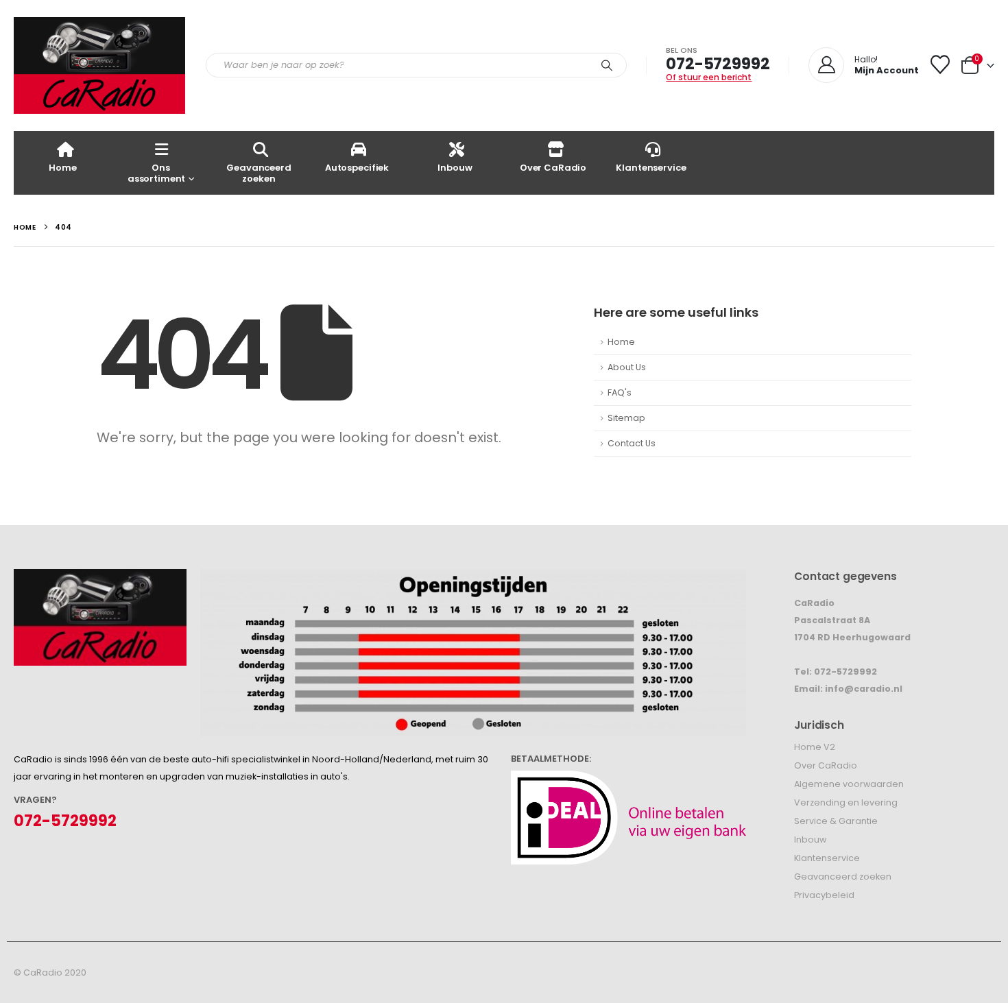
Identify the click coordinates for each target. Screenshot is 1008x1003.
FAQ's (620, 392)
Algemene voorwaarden (849, 784)
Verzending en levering (846, 802)
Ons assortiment (157, 173)
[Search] (607, 65)
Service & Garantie (836, 821)
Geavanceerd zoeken (258, 173)
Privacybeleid (824, 895)
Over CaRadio (553, 167)
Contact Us (632, 443)
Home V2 (814, 747)
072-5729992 (717, 64)
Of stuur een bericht (709, 77)
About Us (627, 367)
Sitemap (626, 418)
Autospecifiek (357, 167)
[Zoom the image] (100, 577)
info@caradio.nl (863, 688)
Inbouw (454, 167)
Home (62, 167)
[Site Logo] (99, 65)
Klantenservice (651, 167)
